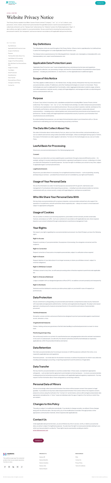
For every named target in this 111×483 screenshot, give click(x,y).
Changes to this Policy (14, 82)
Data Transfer (11, 77)
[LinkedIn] (13, 466)
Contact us (38, 440)
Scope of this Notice (13, 51)
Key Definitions (12, 46)
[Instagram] (9, 466)
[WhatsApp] (21, 466)
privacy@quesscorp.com (40, 430)
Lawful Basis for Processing (15, 58)
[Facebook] (5, 466)
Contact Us (100, 3)
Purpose (10, 53)
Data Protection (12, 72)
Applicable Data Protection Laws (16, 48)
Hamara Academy (43, 463)
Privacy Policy (78, 463)
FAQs (76, 457)
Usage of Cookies (13, 67)
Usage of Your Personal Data (15, 61)
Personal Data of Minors (14, 80)
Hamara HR (42, 457)
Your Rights (11, 70)
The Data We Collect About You (16, 56)
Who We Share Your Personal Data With (17, 64)
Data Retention (12, 75)
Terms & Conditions (80, 466)
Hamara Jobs (42, 466)
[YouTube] (17, 466)
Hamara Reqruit (43, 468)
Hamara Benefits (43, 460)
